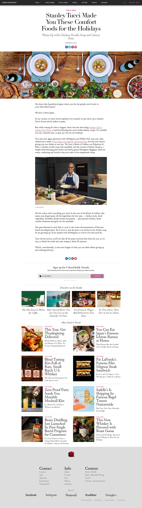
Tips (41, 475)
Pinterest (71, 495)
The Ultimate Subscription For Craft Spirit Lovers (56, 379)
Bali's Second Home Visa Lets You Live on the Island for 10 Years (58, 313)
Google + (110, 495)
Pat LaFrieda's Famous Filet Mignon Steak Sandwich (106, 365)
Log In (138, 2)
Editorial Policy (98, 500)
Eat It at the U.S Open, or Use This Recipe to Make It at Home (108, 375)
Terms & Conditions (109, 500)
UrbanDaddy (9, 2)
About (66, 472)
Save (72, 47)
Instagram (51, 495)
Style (63, 2)
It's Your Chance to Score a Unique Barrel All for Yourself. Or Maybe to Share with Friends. (57, 441)
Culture (84, 2)
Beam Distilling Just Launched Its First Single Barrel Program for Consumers (56, 427)
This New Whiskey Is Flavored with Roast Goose (106, 425)
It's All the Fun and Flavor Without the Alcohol (54, 405)
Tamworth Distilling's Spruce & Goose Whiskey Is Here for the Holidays (108, 437)
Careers (67, 475)
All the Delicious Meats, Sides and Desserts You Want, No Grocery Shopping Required (55, 343)
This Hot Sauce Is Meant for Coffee (33, 311)
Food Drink (50, 2)
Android (67, 484)
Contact (42, 472)
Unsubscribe (44, 484)
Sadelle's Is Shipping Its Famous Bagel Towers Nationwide (106, 397)
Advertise (43, 478)
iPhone (67, 481)
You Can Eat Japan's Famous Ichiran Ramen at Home (107, 335)
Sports (94, 2)
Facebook (31, 495)
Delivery (104, 2)
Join (66, 478)
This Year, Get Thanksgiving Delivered (55, 333)
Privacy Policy (121, 500)
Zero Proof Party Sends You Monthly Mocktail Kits (57, 395)
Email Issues (44, 481)
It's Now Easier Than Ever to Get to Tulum (109, 311)
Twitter (91, 495)
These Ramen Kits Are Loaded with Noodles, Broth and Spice (107, 345)
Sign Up (131, 2)
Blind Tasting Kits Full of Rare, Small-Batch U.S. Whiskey (54, 367)
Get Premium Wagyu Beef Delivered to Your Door (83, 313)
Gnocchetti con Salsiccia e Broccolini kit (70, 141)
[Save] (75, 47)
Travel (74, 2)
